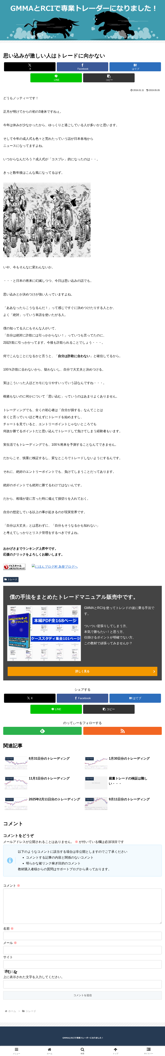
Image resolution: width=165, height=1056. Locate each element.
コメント (11, 885)
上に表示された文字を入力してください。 (33, 977)
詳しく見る (82, 671)
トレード (12, 579)
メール (10, 943)
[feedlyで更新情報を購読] (42, 731)
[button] (109, 77)
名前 (8, 928)
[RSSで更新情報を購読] (122, 731)
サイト (8, 957)
